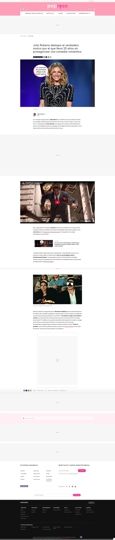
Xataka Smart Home (24, 516)
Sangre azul (36, 470)
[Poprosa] (57, 6)
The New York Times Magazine (51, 232)
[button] (41, 114)
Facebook (88, 9)
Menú (21, 9)
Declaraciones (36, 473)
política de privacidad (74, 473)
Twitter (91, 9)
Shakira (22, 476)
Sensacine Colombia (46, 529)
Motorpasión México (68, 527)
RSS (75, 486)
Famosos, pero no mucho (34, 13)
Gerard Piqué (49, 476)
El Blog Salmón (89, 509)
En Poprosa (57, 241)
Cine (46, 390)
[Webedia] (24, 502)
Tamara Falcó (36, 476)
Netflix (55, 126)
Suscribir (82, 470)
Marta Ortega (31, 36)
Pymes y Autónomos (90, 512)
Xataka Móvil (23, 512)
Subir (90, 502)
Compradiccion (78, 514)
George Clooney (68, 326)
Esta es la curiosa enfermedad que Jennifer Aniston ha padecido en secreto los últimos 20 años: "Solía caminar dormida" (67, 244)
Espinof (43, 512)
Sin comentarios (38, 57)
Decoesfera (77, 512)
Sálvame (22, 479)
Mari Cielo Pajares (49, 261)
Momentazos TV (84, 13)
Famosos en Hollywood (53, 390)
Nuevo (24, 9)
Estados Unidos (41, 390)
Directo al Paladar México (56, 527)
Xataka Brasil (23, 529)
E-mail (50, 57)
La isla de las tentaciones (49, 480)
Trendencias (77, 509)
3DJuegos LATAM (35, 527)
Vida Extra (33, 512)
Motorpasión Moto (68, 512)
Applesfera (23, 514)
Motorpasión (66, 509)
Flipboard (48, 57)
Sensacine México (46, 527)
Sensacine (44, 509)
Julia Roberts (63, 390)
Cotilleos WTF (71, 13)
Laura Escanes (36, 479)
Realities (23, 470)
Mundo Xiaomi (23, 518)
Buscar (26, 9)
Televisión (48, 470)
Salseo (60, 13)
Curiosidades (23, 473)
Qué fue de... (50, 13)
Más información (65, 538)
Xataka (22, 509)
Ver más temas (24, 486)
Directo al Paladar (56, 509)
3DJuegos (33, 509)
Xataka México (23, 527)
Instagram (94, 9)
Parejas (48, 473)
